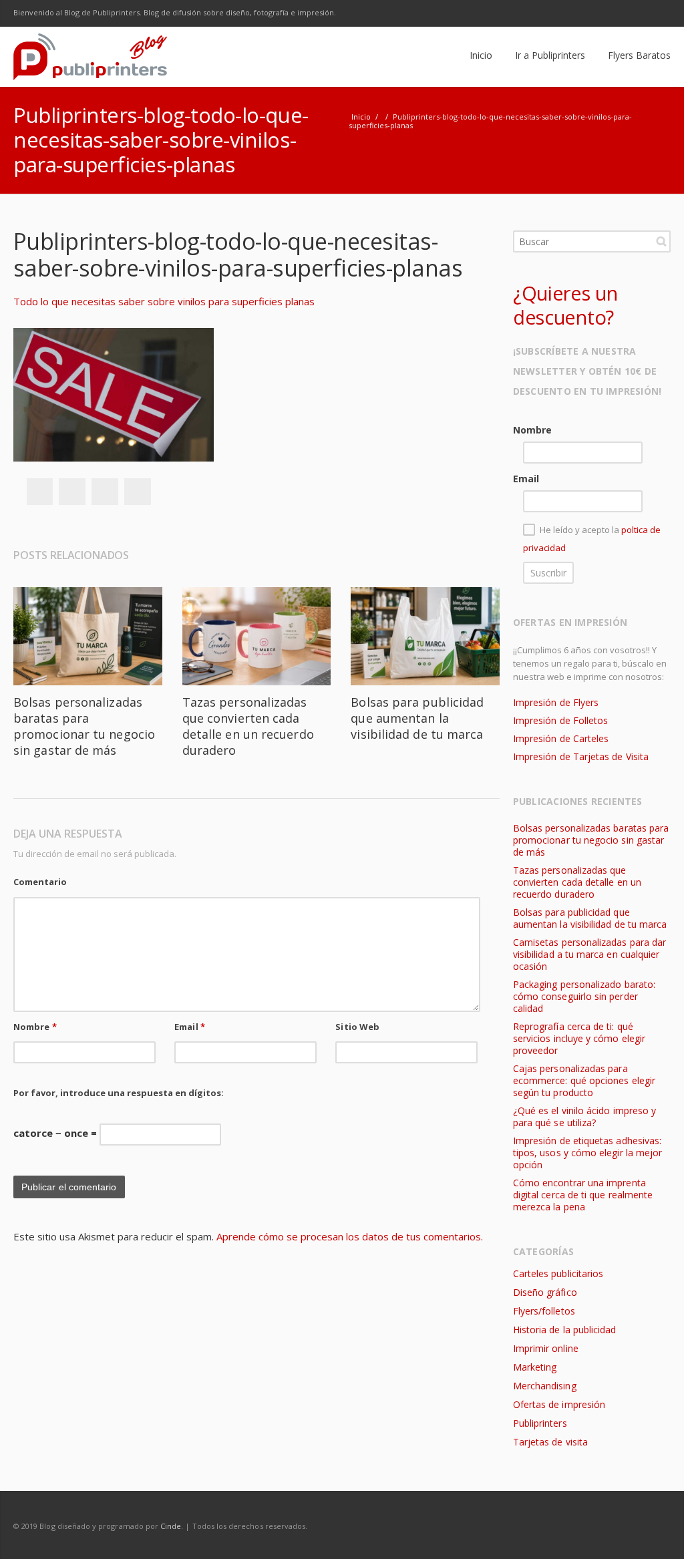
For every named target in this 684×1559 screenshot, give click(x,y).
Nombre (35, 1027)
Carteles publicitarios (558, 1273)
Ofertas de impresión (559, 1404)
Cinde (170, 1526)
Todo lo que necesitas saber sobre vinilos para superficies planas (164, 301)
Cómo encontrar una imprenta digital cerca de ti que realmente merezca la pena (583, 1194)
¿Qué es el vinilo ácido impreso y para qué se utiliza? (584, 1116)
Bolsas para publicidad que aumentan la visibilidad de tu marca (417, 718)
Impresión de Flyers (555, 702)
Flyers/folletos (544, 1311)
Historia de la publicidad (564, 1329)
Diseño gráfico (545, 1292)
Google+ (105, 491)
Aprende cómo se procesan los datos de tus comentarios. (349, 1236)
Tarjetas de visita (550, 1441)
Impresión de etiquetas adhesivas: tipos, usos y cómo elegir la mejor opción (587, 1152)
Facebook (545, 13)
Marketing (535, 1367)
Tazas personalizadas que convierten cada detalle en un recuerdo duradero (248, 726)
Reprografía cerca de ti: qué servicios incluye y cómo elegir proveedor (579, 1038)
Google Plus (601, 13)
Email (189, 1027)
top (657, 1532)
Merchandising (544, 1385)
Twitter (573, 13)
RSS (657, 13)
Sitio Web (357, 1027)
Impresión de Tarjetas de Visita (581, 756)
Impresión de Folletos (560, 720)
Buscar (661, 241)
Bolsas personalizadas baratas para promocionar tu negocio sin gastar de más (84, 726)
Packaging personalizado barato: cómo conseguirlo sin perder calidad (584, 996)
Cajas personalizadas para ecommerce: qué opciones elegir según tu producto (584, 1080)
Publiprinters (540, 1423)
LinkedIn (629, 13)
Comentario (40, 882)
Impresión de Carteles (561, 738)
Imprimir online (545, 1348)
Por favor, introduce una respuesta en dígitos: (118, 1093)
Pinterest (137, 491)
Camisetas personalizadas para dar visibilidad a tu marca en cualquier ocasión (589, 954)
